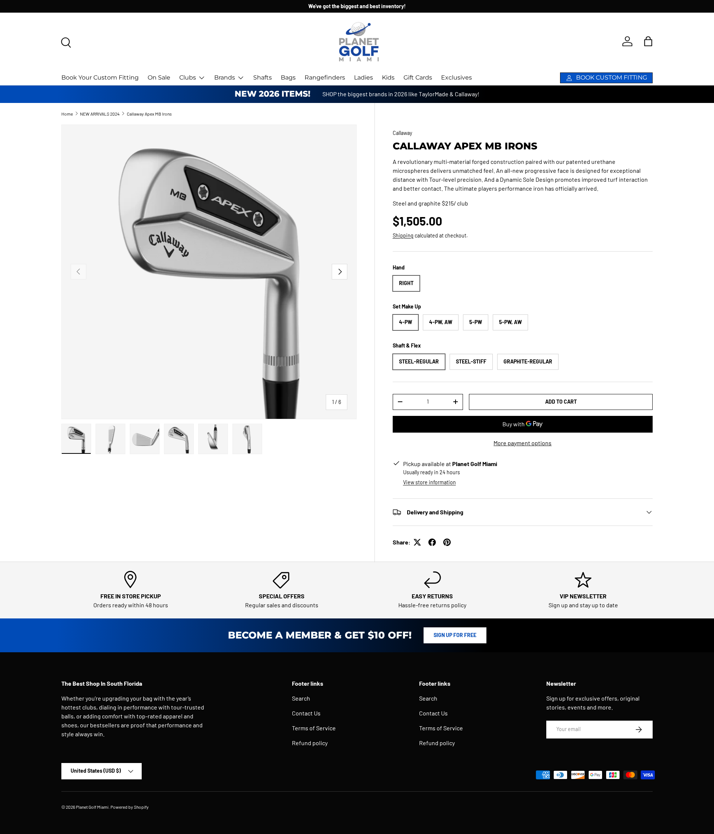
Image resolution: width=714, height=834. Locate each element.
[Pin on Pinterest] (447, 542)
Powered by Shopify (129, 806)
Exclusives (456, 77)
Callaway (402, 133)
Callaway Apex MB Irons (149, 113)
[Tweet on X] (417, 542)
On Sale (159, 77)
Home (67, 113)
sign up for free (455, 635)
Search (301, 698)
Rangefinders (325, 77)
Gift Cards (417, 77)
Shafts (262, 77)
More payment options (522, 442)
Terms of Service (314, 727)
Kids (388, 77)
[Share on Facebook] (432, 542)
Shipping (403, 235)
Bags (288, 77)
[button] (648, 41)
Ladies (363, 77)
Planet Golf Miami (92, 806)
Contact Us (306, 713)
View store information (429, 482)
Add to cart (561, 401)
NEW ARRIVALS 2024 (100, 113)
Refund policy (310, 742)
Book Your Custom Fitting (100, 77)
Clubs (187, 77)
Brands (224, 77)
